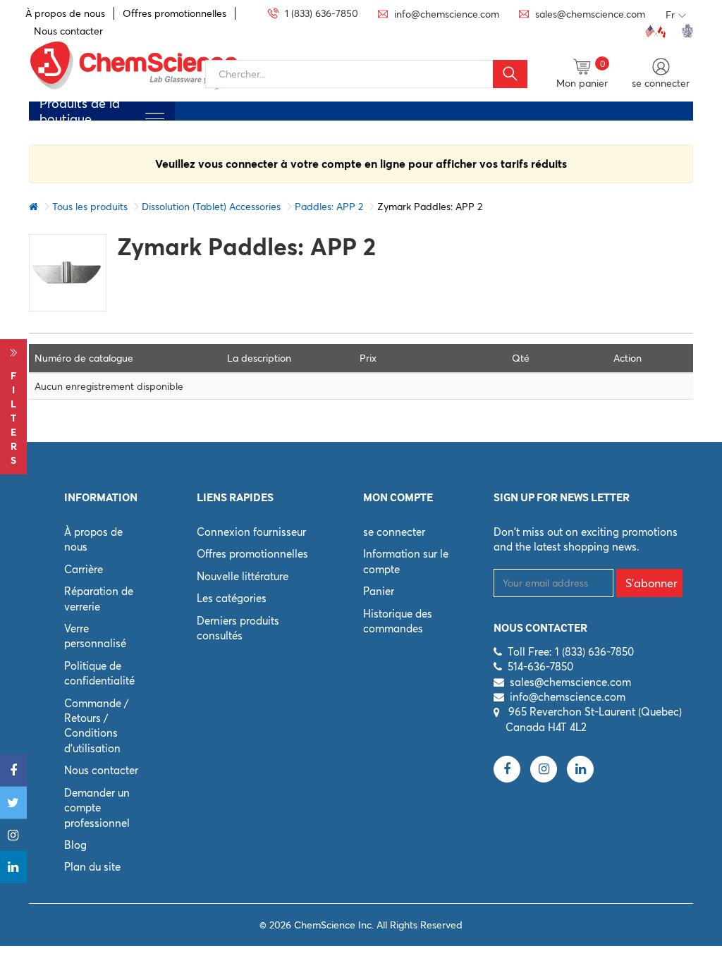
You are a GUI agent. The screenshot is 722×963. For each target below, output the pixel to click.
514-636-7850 (540, 666)
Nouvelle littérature (242, 576)
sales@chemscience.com (570, 682)
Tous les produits (90, 206)
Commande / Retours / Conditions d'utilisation (96, 726)
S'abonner (651, 583)
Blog (75, 845)
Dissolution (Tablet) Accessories (211, 206)
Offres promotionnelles (174, 13)
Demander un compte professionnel (97, 808)
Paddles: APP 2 (329, 206)
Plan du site (92, 866)
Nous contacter (68, 31)
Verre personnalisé (95, 636)
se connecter (394, 532)
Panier (378, 591)
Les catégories (232, 598)
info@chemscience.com (567, 697)
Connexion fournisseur (251, 532)
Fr (670, 14)
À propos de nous (65, 13)
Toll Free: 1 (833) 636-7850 (571, 651)
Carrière (83, 569)
